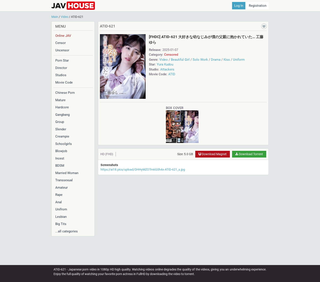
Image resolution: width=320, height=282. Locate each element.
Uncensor (62, 50)
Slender (60, 129)
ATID (171, 74)
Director (61, 68)
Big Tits (60, 224)
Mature (60, 100)
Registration (257, 6)
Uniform (239, 60)
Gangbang (62, 115)
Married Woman (66, 173)
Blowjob (61, 151)
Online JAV (63, 36)
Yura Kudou (165, 64)
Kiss (227, 60)
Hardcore (62, 107)
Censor (60, 43)
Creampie (62, 136)
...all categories (66, 231)
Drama (216, 60)
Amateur (61, 188)
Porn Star (62, 60)
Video (163, 60)
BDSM (59, 166)
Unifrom (61, 209)
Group (59, 122)
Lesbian (61, 217)
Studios (60, 75)
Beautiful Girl (180, 60)
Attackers (167, 69)
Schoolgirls (63, 144)
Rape (58, 195)
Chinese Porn (65, 93)
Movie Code (64, 82)
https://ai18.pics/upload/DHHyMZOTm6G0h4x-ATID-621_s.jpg (143, 169)
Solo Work (200, 60)
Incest (59, 158)
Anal (58, 202)
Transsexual (64, 180)
